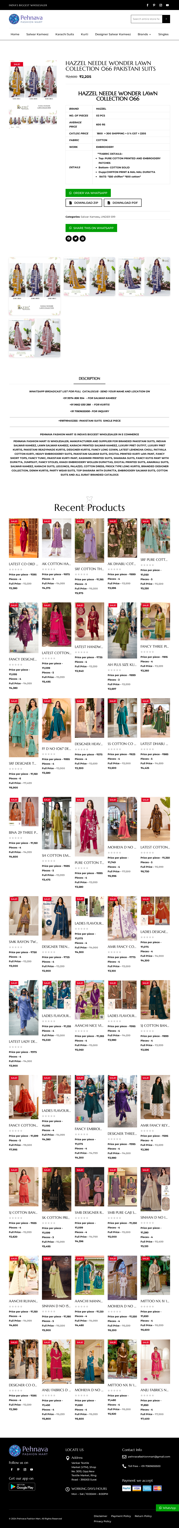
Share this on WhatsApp (93, 228)
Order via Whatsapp (90, 193)
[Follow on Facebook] (147, 5)
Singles (163, 34)
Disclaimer (100, 1516)
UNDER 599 (108, 216)
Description (89, 378)
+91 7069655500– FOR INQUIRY (89, 411)
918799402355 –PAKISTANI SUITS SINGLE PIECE (90, 420)
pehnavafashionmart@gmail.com (149, 1456)
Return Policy (143, 1516)
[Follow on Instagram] (160, 5)
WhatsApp (169, 1508)
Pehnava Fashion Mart (29, 1518)
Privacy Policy (102, 1521)
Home (15, 34)
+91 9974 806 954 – (75, 398)
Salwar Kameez (37, 34)
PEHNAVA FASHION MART (56, 434)
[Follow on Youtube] (167, 5)
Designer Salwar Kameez (113, 34)
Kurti (84, 34)
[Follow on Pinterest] (154, 5)
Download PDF (125, 202)
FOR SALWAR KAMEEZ (102, 398)
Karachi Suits (64, 34)
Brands (143, 34)
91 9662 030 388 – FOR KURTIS (90, 404)
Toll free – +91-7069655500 (144, 1466)
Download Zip (86, 202)
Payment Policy (121, 1516)
